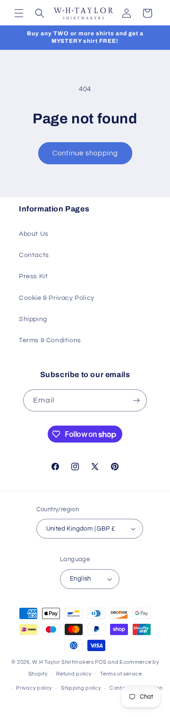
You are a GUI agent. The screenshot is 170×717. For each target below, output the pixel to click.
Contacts (34, 255)
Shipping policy (81, 688)
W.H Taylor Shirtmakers (63, 662)
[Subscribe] (136, 400)
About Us (34, 234)
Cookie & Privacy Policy (56, 298)
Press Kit (33, 276)
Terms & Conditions (50, 340)
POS (100, 662)
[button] (18, 13)
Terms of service (121, 674)
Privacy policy (34, 688)
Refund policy (73, 674)
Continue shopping (85, 153)
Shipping (33, 319)
